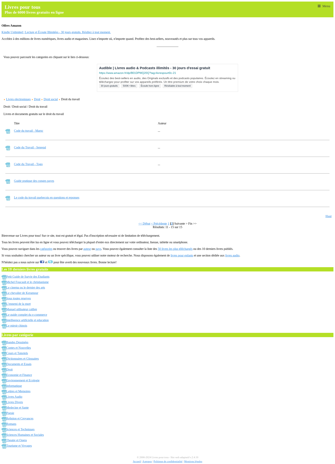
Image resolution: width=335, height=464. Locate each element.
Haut (329, 216)
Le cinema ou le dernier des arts (25, 287)
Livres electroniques (18, 99)
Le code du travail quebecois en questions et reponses (46, 197)
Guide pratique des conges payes (34, 180)
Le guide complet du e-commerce (26, 314)
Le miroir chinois (16, 325)
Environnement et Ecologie (23, 380)
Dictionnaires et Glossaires (22, 358)
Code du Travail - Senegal (30, 147)
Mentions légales (193, 461)
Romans (11, 424)
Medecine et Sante (17, 407)
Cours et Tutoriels (17, 353)
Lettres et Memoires (18, 391)
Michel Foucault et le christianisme (27, 282)
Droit (37, 99)
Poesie (10, 413)
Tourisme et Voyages (19, 445)
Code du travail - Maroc (28, 130)
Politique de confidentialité (168, 461)
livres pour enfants (182, 255)
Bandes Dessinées (17, 342)
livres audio (232, 255)
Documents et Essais (18, 364)
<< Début (144, 223)
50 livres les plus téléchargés (175, 248)
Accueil (137, 461)
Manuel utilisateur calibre (21, 309)
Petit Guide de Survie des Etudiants (27, 276)
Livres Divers (14, 402)
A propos (147, 461)
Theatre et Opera (16, 440)
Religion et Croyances (19, 418)
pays (98, 248)
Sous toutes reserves (18, 298)
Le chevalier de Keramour (22, 293)
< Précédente (159, 223)
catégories (46, 248)
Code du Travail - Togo (28, 164)
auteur (87, 248)
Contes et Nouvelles (18, 347)
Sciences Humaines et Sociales (25, 434)
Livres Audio (14, 396)
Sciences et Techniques (20, 429)
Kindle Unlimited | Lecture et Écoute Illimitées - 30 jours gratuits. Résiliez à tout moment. (56, 32)
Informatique (14, 385)
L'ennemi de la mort (18, 303)
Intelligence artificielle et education (27, 320)
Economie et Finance (19, 375)
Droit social (51, 99)
